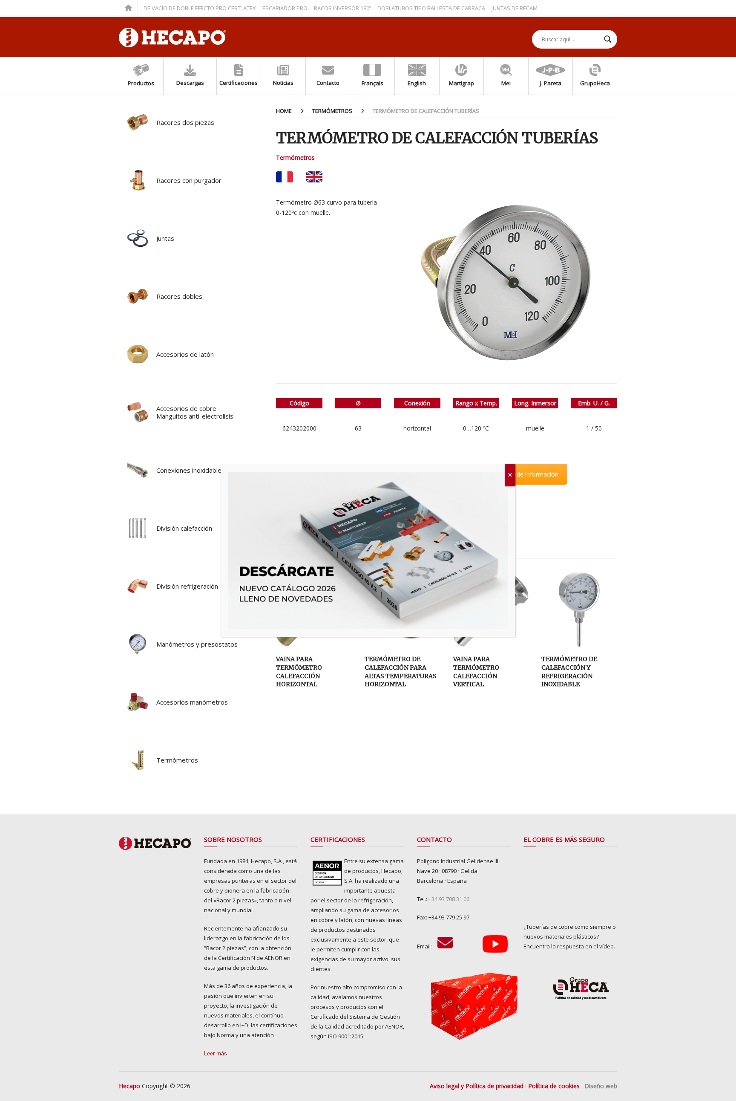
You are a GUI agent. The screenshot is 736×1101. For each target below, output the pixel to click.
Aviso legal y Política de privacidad (476, 1086)
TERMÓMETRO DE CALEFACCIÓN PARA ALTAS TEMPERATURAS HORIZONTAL (401, 671)
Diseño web (600, 1086)
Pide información (535, 474)
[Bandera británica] (314, 176)
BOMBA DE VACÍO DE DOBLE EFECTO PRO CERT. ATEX (167, 8)
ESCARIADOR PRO (262, 8)
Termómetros (295, 157)
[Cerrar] (510, 475)
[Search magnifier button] (608, 39)
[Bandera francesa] (284, 176)
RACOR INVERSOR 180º (319, 8)
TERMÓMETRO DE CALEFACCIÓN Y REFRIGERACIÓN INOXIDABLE (569, 671)
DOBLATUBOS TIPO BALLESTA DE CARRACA (409, 8)
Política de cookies (554, 1086)
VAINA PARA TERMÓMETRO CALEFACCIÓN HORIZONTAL (299, 671)
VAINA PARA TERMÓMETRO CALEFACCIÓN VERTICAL (476, 671)
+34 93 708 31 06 (448, 899)
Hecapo (129, 1086)
